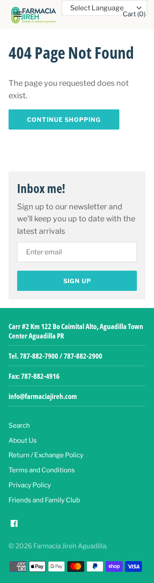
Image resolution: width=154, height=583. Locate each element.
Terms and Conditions (42, 470)
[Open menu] (18, 14)
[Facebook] (14, 526)
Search (19, 425)
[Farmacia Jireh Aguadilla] (33, 15)
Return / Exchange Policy (46, 455)
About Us (23, 440)
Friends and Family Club (44, 500)
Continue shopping (64, 119)
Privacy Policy (30, 485)
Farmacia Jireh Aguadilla (69, 546)
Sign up (77, 280)
